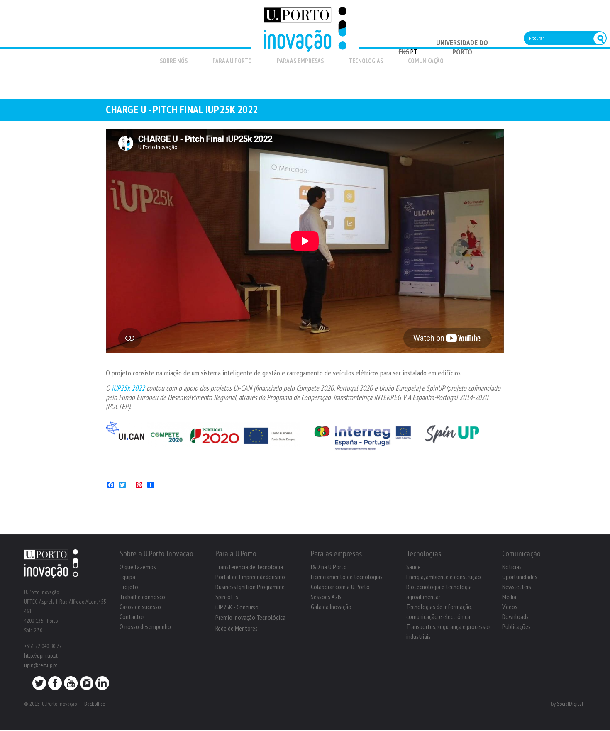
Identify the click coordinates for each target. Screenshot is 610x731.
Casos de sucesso (140, 606)
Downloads (515, 616)
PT (414, 51)
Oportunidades (519, 577)
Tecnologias (366, 61)
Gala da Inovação (331, 606)
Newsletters (516, 586)
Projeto (129, 586)
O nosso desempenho (145, 626)
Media (509, 596)
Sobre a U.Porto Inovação (156, 553)
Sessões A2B (326, 596)
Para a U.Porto (232, 61)
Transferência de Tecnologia (249, 567)
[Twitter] (39, 685)
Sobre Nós (174, 61)
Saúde (413, 567)
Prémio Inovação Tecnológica (250, 617)
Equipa (127, 577)
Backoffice (94, 703)
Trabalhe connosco (142, 596)
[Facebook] (55, 685)
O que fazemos (138, 567)
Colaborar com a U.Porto (340, 586)
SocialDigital (570, 703)
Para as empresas (300, 61)
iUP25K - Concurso (237, 607)
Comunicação (426, 61)
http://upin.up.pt (41, 655)
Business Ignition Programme (250, 586)
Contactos (132, 616)
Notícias (512, 567)
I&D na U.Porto (329, 567)
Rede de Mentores (236, 628)
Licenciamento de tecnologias (347, 577)
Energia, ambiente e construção (443, 577)
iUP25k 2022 (128, 388)
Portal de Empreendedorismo (250, 577)
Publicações (516, 626)
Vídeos (509, 606)
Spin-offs (226, 596)
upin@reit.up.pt (40, 665)
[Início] (305, 47)
